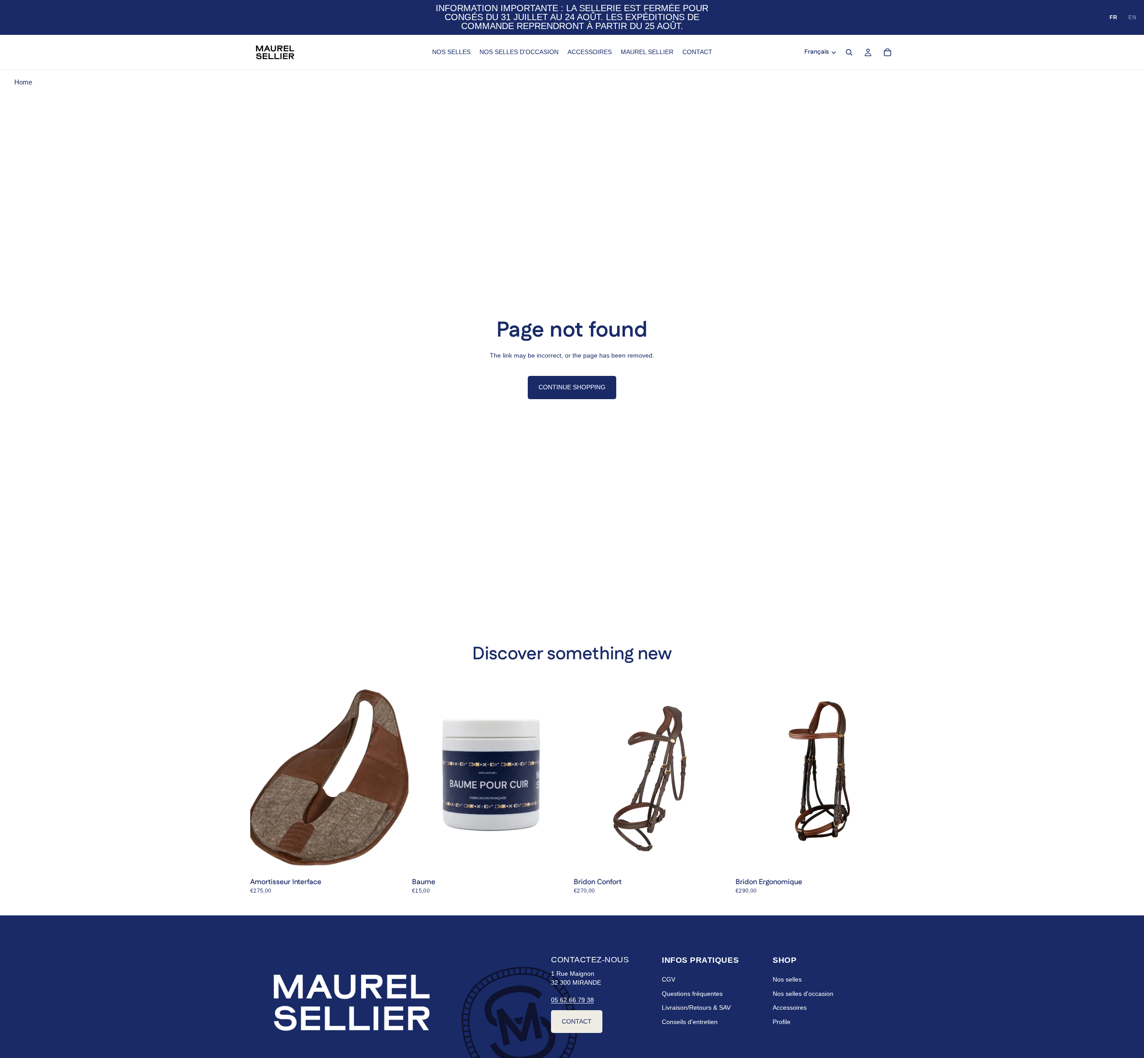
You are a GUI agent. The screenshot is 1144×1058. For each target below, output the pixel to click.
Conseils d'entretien (690, 1021)
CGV (668, 979)
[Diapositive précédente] (587, 776)
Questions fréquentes (692, 993)
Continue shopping (572, 387)
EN (1132, 17)
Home (23, 82)
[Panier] (887, 52)
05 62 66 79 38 (572, 999)
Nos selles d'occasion (803, 993)
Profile (782, 1021)
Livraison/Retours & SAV (696, 1007)
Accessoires (790, 1007)
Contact (577, 1020)
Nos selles (787, 979)
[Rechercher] (849, 52)
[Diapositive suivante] (718, 776)
